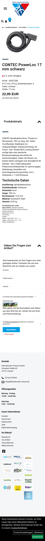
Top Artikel (6, 440)
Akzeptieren (37, 537)
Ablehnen (39, 532)
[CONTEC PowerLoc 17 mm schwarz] (21, 42)
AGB (3, 425)
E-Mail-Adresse (7, 278)
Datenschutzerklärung (12, 322)
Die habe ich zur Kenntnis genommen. (18, 323)
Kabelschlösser (33, 27)
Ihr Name (6, 270)
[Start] (2, 27)
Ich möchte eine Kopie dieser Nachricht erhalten (18, 297)
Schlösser (22, 27)
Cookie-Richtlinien (19, 528)
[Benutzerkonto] (6, 21)
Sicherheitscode (8, 301)
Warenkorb (6, 437)
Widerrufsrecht (7, 446)
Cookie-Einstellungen (23, 532)
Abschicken (11, 330)
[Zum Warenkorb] (9, 21)
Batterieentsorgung (9, 427)
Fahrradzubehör (11, 27)
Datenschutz (6, 422)
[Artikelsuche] (2, 21)
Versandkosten (8, 443)
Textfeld (5, 286)
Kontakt (5, 416)
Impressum (6, 419)
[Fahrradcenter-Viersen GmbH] (21, 9)
